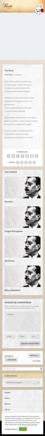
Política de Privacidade (29, 425)
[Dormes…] (22, 187)
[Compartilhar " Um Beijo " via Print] (36, 156)
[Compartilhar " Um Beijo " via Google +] (18, 156)
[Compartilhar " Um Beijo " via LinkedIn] (27, 156)
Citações (7, 392)
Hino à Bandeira (13, 290)
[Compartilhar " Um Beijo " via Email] (31, 156)
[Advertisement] (22, 36)
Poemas (7, 409)
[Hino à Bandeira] (22, 276)
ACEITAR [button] (22, 429)
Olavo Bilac (9, 75)
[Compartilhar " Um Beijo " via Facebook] (8, 156)
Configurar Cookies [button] (11, 429)
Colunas (7, 398)
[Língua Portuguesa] (22, 217)
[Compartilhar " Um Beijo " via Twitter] (13, 156)
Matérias (7, 404)
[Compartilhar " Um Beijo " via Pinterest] (22, 156)
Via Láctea (9, 260)
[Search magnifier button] (41, 368)
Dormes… (9, 201)
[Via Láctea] (22, 247)
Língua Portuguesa (14, 231)
